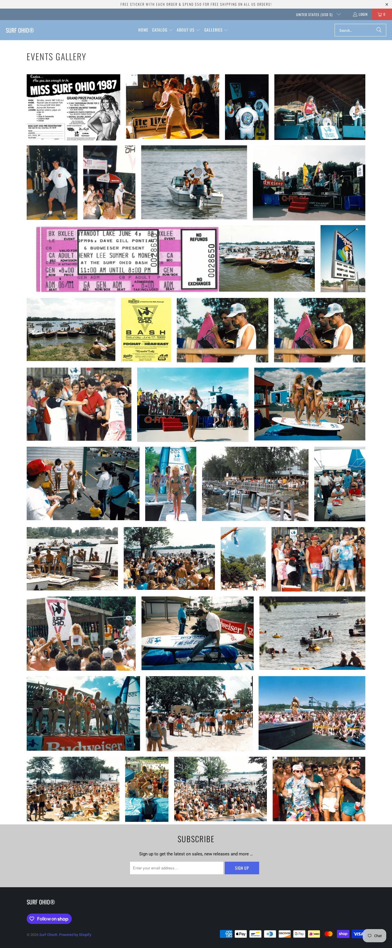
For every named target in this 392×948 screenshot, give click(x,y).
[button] (162, 30)
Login (363, 14)
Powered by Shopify (75, 935)
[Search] (379, 30)
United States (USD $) (315, 14)
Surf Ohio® (48, 935)
